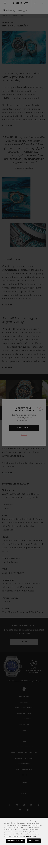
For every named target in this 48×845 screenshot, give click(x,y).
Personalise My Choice (15, 841)
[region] (24, 831)
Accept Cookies (33, 841)
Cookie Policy (31, 836)
